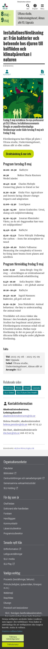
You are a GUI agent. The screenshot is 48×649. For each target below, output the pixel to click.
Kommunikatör (10, 523)
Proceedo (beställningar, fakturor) (19, 579)
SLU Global (9, 392)
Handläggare (9, 518)
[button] (18, 154)
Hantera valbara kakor (12, 631)
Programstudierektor (13, 533)
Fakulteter (8, 468)
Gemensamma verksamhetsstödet (19, 483)
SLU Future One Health (27, 392)
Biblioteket (8, 473)
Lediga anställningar (13, 554)
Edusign (7, 602)
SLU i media (9, 559)
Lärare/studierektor (12, 528)
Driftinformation (11, 549)
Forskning (8, 388)
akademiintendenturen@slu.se (19, 415)
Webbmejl (8, 593)
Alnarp (18, 388)
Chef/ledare (9, 503)
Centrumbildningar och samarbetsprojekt (23, 478)
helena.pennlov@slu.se (15, 424)
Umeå (27, 388)
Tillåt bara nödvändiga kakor (13, 638)
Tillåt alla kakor (13, 644)
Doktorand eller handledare (16, 508)
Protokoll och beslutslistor (16, 607)
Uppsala (36, 388)
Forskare (8, 513)
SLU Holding (9, 488)
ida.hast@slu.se (11, 433)
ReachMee (8, 597)
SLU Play (8, 564)
